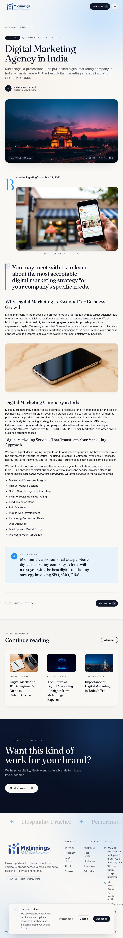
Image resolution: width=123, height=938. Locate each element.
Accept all (101, 918)
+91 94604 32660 (111, 885)
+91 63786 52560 (111, 895)
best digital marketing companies (43, 473)
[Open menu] (114, 6)
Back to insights (22, 27)
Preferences (66, 918)
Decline (84, 918)
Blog (34, 177)
